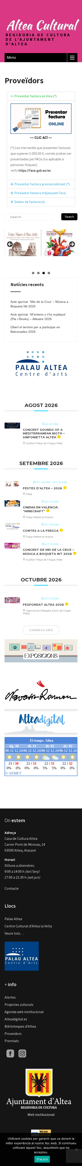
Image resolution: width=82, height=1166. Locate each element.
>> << (41, 138)
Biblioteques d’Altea (20, 1026)
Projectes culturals (19, 1004)
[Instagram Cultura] (22, 1053)
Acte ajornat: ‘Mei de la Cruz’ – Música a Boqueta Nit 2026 (39, 304)
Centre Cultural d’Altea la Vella (28, 926)
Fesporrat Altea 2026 (43, 604)
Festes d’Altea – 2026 (42, 488)
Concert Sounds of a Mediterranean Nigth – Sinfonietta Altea (44, 433)
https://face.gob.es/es (35, 170)
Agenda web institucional (24, 1011)
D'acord (42, 1159)
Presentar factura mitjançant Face (40, 193)
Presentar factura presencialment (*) (42, 184)
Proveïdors (13, 1033)
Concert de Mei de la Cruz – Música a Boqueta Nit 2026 (48, 552)
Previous (10, 244)
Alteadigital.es (16, 1019)
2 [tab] (38, 273)
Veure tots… (14, 933)
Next (71, 244)
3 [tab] (43, 273)
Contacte (12, 888)
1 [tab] (33, 273)
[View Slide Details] (41, 240)
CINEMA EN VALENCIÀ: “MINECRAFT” (41, 509)
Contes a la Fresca (41, 530)
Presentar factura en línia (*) (35, 96)
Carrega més (41, 630)
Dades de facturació (29, 202)
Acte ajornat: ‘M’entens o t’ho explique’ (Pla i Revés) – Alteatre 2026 (38, 317)
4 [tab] (49, 273)
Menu (11, 57)
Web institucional (41, 1114)
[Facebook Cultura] (10, 1053)
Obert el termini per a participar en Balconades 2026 (35, 329)
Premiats (12, 1041)
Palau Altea (13, 918)
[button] (41, 96)
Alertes (10, 997)
